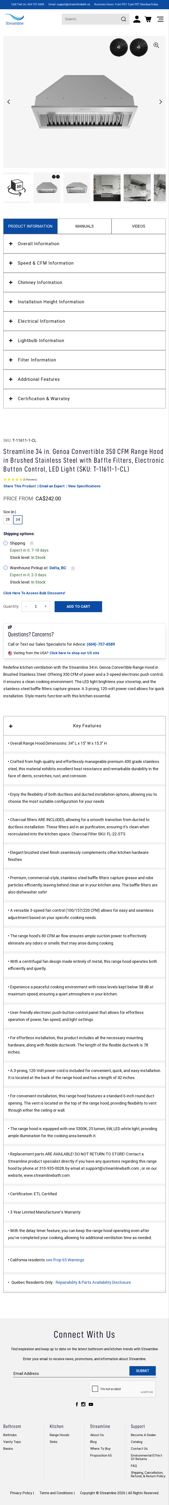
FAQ (134, 1466)
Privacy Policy (21, 1493)
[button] (160, 102)
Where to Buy (100, 1449)
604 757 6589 (36, 4)
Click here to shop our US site (74, 653)
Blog (93, 1442)
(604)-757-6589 (101, 644)
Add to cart (78, 606)
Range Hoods (59, 1435)
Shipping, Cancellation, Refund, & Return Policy (148, 1474)
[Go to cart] (147, 19)
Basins (8, 1449)
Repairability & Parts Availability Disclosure (93, 1282)
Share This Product (19, 486)
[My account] (137, 19)
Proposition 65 (101, 1455)
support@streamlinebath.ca (73, 4)
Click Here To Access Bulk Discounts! (34, 593)
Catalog (136, 1442)
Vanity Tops (12, 1442)
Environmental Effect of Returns (146, 1457)
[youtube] (91, 1405)
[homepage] (14, 19)
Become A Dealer (143, 1435)
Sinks (53, 1442)
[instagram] (83, 1405)
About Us (97, 1435)
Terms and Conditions (56, 1493)
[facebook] (77, 1405)
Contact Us (139, 1449)
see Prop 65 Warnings (65, 1260)
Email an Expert (52, 486)
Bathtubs (10, 1435)
